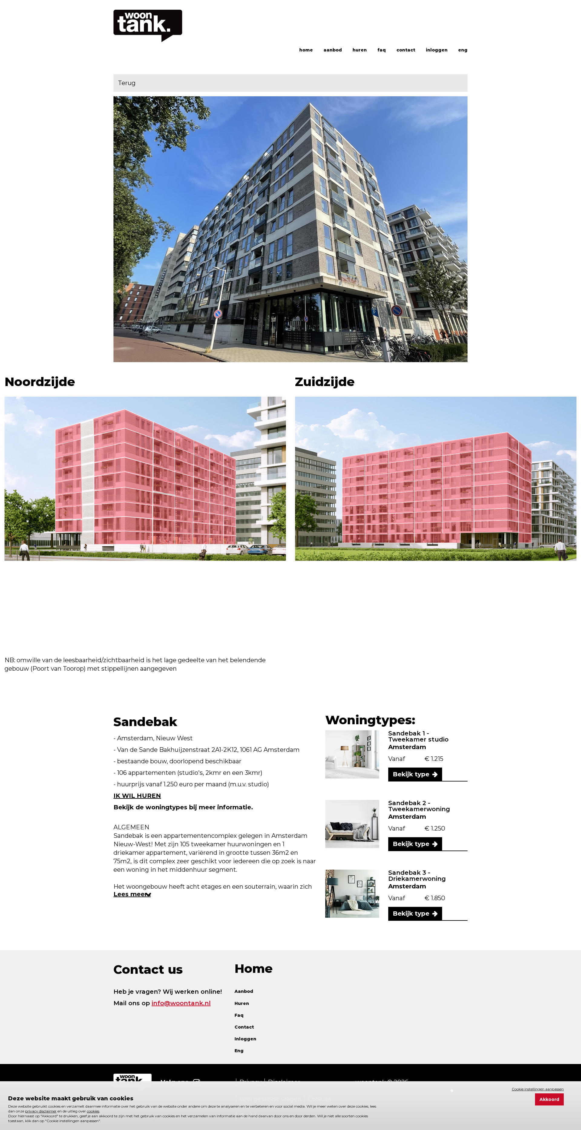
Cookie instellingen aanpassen (538, 1089)
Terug (127, 83)
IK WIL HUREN (137, 795)
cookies (93, 1111)
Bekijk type (411, 774)
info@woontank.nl (181, 1003)
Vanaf (397, 758)
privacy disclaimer (41, 1111)
